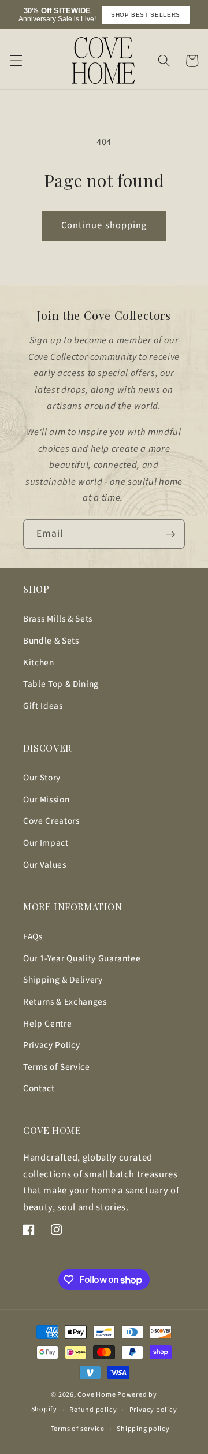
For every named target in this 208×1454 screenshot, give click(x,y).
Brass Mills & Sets (57, 618)
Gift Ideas (43, 706)
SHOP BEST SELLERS (145, 15)
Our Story (42, 777)
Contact (39, 1088)
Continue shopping (104, 225)
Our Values (44, 864)
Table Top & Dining (61, 684)
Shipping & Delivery (63, 979)
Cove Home (96, 1395)
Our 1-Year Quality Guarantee (81, 958)
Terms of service (78, 1429)
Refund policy (93, 1410)
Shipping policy (143, 1429)
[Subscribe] (170, 534)
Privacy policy (153, 1410)
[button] (15, 61)
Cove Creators (51, 821)
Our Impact (46, 842)
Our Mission (46, 799)
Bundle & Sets (51, 640)
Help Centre (47, 1023)
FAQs (33, 936)
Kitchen (38, 662)
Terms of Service (56, 1067)
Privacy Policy (51, 1045)
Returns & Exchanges (65, 1001)
